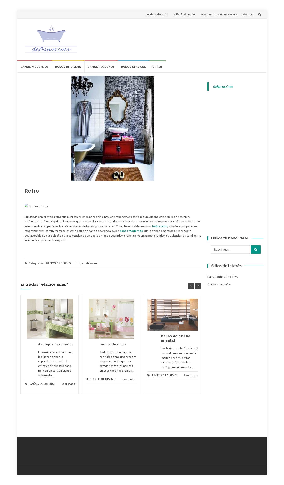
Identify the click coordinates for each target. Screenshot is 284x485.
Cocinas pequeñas (219, 284)
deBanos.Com (223, 86)
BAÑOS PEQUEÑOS (101, 67)
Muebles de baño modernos (219, 14)
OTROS (157, 67)
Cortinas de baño (157, 14)
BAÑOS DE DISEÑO (68, 67)
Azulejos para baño (55, 344)
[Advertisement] (185, 38)
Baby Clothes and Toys (222, 276)
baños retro (159, 226)
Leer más (67, 383)
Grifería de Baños (184, 14)
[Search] (256, 249)
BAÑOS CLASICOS (133, 67)
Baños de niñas (113, 344)
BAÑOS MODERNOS (34, 67)
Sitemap (247, 14)
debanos (91, 263)
